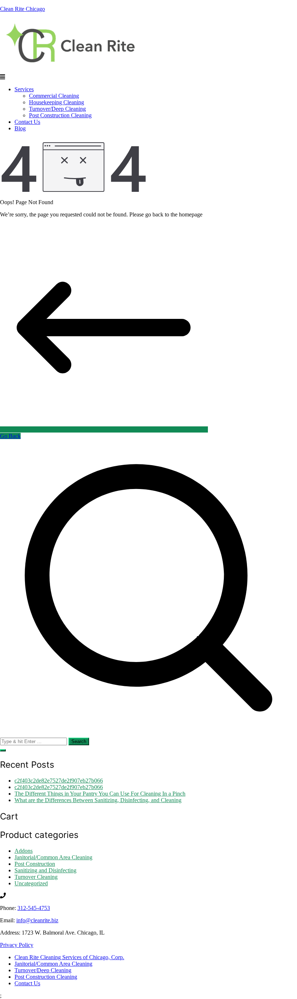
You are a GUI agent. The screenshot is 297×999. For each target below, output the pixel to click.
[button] (148, 77)
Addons (23, 851)
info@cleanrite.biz (37, 920)
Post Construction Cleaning (60, 115)
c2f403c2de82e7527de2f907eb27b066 (58, 780)
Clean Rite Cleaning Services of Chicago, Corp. (69, 957)
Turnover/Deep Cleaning (57, 109)
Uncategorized (31, 883)
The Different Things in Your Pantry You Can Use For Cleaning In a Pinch (99, 794)
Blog (20, 128)
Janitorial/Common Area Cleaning (53, 857)
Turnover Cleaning (36, 877)
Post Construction (34, 864)
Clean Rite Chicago (22, 9)
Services (24, 89)
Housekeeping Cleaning (56, 102)
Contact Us (27, 122)
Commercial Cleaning (54, 96)
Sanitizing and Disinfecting (45, 870)
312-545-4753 (33, 908)
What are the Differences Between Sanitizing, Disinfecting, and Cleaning (97, 800)
